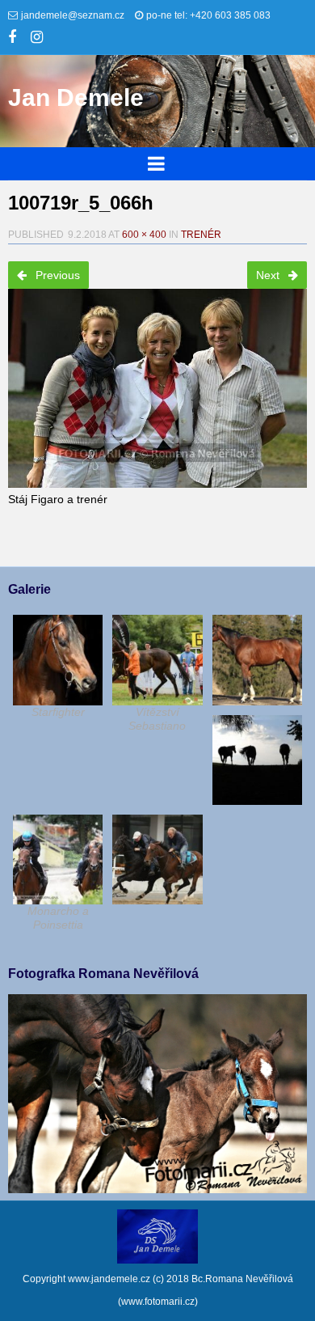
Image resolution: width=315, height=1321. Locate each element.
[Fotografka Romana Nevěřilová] (157, 1189)
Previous (56, 275)
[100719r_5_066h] (157, 383)
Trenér (201, 234)
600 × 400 (144, 234)
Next (269, 275)
